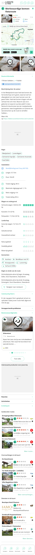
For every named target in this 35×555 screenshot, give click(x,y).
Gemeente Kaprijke (8, 157)
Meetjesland (6, 153)
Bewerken (30, 551)
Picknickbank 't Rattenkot (11, 526)
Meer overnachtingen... (26, 495)
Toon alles (17, 359)
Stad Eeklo (5, 160)
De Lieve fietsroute (8, 439)
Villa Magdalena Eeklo (10, 482)
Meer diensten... (28, 539)
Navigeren (5, 551)
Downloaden (17, 551)
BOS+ (16, 15)
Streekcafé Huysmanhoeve (11, 515)
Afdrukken (11, 551)
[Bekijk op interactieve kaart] (17, 44)
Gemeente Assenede (24, 157)
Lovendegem (17, 153)
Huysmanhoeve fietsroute (11, 427)
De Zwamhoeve (7, 459)
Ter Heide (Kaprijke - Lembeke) (13, 471)
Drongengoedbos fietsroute (12, 416)
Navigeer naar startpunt (14, 287)
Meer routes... (29, 451)
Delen (24, 551)
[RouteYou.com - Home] (9, 2)
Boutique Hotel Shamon (10, 502)
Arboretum (7, 333)
